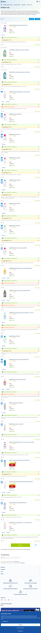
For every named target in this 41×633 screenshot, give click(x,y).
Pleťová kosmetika (17, 4)
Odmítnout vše (20, 630)
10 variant (3, 278)
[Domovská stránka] (1, 4)
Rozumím (20, 624)
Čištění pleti (23, 4)
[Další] (35, 545)
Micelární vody (29, 4)
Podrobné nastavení (20, 627)
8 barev (8, 278)
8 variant (3, 322)
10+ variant (4, 369)
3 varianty (3, 300)
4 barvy (3, 101)
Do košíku (38, 44)
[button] (20, 567)
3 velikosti (8, 101)
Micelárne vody (16, 561)
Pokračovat (34, 14)
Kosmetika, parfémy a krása (8, 4)
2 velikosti (3, 189)
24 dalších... (20, 545)
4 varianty (3, 492)
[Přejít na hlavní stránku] (3, 1)
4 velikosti (3, 144)
